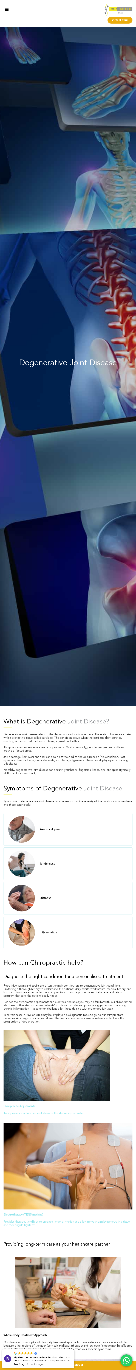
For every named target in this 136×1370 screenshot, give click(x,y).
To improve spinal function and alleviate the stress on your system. (45, 1113)
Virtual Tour (120, 20)
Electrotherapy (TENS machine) (23, 1214)
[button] (74, 1349)
